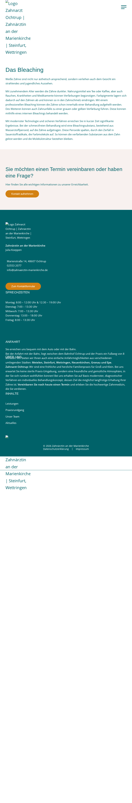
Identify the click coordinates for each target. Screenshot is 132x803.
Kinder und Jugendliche (34, 573)
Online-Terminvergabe (27, 662)
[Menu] (123, 7)
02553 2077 (14, 265)
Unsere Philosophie (31, 609)
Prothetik (23, 538)
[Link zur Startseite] (19, 28)
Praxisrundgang (15, 410)
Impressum (82, 449)
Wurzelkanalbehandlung (34, 520)
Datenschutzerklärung (56, 449)
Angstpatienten (28, 582)
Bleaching (24, 564)
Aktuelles (11, 423)
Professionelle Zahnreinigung (38, 512)
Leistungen (12, 403)
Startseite (24, 484)
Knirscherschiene (29, 556)
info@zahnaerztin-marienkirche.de (27, 270)
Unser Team (12, 416)
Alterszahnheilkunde (31, 591)
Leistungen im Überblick (34, 503)
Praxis (21, 600)
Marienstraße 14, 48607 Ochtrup (26, 261)
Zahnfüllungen (27, 547)
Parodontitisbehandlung (34, 529)
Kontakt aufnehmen (22, 193)
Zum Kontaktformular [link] (23, 286)
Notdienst (24, 635)
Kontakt (23, 653)
